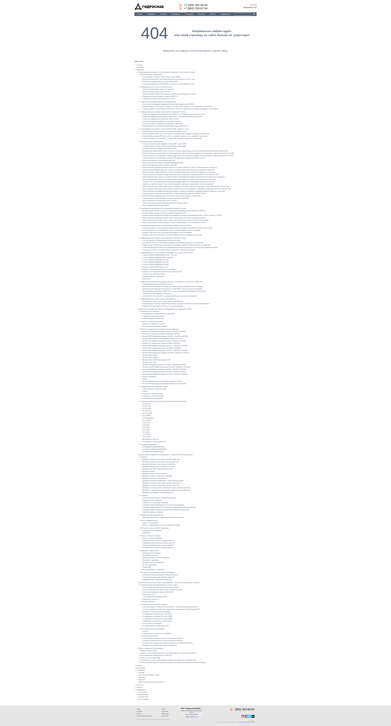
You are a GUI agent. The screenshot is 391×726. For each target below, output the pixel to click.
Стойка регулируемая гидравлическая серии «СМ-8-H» (162, 121)
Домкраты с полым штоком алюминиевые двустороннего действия (166, 490)
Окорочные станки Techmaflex (153, 396)
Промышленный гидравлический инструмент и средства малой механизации (165, 454)
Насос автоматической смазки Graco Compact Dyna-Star (162, 590)
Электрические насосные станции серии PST (158, 547)
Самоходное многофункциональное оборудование (158, 102)
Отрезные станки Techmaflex (153, 394)
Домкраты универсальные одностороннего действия (161, 459)
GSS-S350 (146, 430)
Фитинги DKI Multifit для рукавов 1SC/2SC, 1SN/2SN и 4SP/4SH (165, 369)
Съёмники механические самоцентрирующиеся (159, 498)
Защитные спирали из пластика (154, 324)
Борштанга (146, 279)
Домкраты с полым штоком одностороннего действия (161, 483)
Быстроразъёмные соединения (153, 569)
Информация (225, 14)
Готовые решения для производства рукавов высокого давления (163, 401)
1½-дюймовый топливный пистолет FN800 (157, 619)
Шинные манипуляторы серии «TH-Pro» (156, 92)
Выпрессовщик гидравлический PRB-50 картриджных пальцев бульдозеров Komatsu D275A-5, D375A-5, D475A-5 (182, 215)
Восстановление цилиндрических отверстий (156, 655)
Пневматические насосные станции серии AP (159, 540)
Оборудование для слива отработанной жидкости (158, 299)
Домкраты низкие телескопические (155, 473)
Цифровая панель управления (153, 276)
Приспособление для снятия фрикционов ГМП (159, 160)
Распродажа (175, 14)
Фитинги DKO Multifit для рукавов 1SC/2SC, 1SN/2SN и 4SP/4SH (165, 350)
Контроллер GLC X (149, 594)
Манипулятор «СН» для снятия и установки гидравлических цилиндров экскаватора (172, 235)
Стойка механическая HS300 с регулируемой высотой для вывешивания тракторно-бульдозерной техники (180, 247)
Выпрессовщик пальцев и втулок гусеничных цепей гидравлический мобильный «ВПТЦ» (174, 210)
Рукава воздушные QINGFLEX (153, 318)
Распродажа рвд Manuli (149, 444)
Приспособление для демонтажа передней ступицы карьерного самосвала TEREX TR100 (174, 193)
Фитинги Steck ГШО (149, 362)
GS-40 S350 (147, 408)
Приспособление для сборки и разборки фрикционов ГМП (163, 163)
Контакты (201, 14)
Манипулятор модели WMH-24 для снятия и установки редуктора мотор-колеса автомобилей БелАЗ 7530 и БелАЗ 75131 (185, 151)
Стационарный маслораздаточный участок (158, 284)
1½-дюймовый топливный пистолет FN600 (157, 616)
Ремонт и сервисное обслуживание (150, 648)
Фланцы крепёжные (149, 376)
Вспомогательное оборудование (152, 141)
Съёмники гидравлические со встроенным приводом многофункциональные (169, 507)
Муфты (145, 379)
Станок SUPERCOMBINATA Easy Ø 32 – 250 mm (160, 255)
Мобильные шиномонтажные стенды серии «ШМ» (160, 81)
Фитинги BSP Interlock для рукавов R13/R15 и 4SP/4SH (162, 348)
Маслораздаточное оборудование (152, 629)
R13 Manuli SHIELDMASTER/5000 (154, 449)
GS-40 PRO (147, 420)
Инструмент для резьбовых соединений (155, 528)
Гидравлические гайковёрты (152, 530)
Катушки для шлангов (150, 636)
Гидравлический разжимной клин (152, 515)
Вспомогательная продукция (153, 398)
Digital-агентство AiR (244, 722)
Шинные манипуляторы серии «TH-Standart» (158, 89)
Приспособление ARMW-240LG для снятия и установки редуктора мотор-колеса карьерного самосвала (179, 172)
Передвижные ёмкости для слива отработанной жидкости (163, 301)
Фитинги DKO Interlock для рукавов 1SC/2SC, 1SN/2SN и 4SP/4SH (166, 353)
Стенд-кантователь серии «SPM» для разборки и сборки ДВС (164, 146)
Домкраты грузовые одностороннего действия (159, 464)
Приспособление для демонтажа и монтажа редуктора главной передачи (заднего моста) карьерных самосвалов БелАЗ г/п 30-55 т (188, 153)
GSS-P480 (146, 434)
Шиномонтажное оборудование (151, 74)
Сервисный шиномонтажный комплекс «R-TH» (159, 99)
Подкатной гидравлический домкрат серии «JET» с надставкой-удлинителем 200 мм (172, 116)
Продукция (151, 14)
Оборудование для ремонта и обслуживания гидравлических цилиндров (166, 225)
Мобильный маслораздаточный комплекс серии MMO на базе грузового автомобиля (172, 289)
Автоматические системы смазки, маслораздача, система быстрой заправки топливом (169, 582)
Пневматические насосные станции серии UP (159, 543)
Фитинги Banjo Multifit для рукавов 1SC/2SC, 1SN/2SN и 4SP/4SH (165, 374)
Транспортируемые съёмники (153, 512)
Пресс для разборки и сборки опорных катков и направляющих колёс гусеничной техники (174, 222)
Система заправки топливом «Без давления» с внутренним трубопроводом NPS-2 (171, 609)
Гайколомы (146, 533)
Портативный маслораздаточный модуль (157, 293)
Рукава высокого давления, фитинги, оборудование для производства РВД (164, 309)
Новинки (163, 14)
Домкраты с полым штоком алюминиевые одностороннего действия (166, 488)
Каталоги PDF (143, 697)
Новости (213, 14)
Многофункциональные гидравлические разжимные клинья (163, 517)
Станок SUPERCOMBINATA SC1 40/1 (156, 260)
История (141, 672)
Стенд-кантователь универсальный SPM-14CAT (159, 148)
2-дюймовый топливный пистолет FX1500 (157, 621)
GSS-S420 (146, 432)
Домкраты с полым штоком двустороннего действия (161, 485)
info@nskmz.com (250, 7)
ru (251, 5)
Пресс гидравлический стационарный (156, 205)
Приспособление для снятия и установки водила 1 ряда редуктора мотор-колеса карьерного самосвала (179, 179)
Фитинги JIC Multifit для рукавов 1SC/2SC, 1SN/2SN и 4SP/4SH (164, 341)
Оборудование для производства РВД (154, 386)
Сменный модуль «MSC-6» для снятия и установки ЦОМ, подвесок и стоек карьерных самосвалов (177, 106)
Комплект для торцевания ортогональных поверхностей (162, 271)
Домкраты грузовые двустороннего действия (158, 466)
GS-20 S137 (147, 404)
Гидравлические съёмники (152, 500)
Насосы (145, 631)
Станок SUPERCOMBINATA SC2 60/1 (156, 262)
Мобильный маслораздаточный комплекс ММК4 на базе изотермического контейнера (173, 286)
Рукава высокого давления (150, 311)
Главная (139, 14)
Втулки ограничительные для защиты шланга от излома (162, 381)
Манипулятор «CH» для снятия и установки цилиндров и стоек (165, 131)
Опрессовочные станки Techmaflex (155, 389)
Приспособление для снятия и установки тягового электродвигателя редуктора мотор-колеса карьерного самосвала (184, 177)
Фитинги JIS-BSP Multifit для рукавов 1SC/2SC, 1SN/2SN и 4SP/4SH (166, 367)
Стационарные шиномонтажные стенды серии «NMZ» (161, 77)
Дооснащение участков (151, 439)
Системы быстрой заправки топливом (154, 604)
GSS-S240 (146, 427)
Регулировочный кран (150, 555)
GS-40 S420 (147, 411)
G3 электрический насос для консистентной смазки (161, 587)
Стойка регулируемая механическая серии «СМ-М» (161, 119)
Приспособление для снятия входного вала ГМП (160, 165)
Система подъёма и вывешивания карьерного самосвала (163, 123)
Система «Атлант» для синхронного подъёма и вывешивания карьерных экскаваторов (173, 242)
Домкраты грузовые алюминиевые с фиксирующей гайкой (163, 481)
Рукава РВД (147, 567)
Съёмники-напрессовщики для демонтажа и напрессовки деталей (166, 510)
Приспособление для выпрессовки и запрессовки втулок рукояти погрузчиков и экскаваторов (175, 220)
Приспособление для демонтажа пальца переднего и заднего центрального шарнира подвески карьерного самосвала (184, 191)
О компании (189, 14)
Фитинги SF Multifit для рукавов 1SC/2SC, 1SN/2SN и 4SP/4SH (164, 331)
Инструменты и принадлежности (154, 441)
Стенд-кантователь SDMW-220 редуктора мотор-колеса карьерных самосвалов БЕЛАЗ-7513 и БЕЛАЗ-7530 (180, 174)
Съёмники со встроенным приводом (155, 502)
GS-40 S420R (147, 413)
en (255, 5)
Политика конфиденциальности (144, 715)
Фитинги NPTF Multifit (150, 355)
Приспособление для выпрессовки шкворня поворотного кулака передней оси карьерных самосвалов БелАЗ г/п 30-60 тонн (186, 186)
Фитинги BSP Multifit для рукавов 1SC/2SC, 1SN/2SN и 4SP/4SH (165, 346)
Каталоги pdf (165, 715)
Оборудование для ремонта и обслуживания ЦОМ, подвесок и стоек (165, 129)
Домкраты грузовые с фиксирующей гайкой (158, 469)
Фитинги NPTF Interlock (151, 357)
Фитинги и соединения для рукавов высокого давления (160, 329)
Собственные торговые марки (148, 675)
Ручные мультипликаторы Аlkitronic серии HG (159, 577)
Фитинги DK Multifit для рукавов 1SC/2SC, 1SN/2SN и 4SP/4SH (164, 372)
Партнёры (142, 677)
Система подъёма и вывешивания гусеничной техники (162, 240)
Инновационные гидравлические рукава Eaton (159, 314)
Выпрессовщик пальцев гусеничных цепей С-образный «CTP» (165, 213)
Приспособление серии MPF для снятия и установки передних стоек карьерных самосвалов (175, 136)
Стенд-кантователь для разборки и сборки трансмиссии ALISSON (166, 198)
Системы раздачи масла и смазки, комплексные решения (163, 638)
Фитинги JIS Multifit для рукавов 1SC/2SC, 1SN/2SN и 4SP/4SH (164, 364)
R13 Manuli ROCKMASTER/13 (153, 452)
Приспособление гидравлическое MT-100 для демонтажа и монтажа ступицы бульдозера (174, 218)
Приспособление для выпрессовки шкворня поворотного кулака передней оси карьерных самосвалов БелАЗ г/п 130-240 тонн (187, 189)
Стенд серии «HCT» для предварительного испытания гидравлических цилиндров (171, 230)
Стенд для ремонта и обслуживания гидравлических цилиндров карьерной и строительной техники (178, 228)
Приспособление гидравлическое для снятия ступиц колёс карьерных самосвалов (172, 196)
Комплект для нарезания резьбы (154, 274)
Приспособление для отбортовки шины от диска (160, 200)
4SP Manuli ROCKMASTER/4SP (154, 447)
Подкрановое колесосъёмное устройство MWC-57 (160, 96)
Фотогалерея (142, 692)
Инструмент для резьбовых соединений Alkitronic (158, 572)
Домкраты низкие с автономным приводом (157, 476)
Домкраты (144, 457)
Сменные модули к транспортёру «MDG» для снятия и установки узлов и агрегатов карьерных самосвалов (180, 109)
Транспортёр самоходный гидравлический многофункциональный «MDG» (168, 104)
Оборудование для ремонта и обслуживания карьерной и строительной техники (166, 72)
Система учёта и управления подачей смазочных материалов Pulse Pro (168, 643)
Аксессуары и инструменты (152, 623)
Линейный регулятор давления (153, 562)
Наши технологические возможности (151, 682)
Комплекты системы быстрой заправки (156, 611)
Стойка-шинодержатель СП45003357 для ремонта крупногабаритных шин (168, 84)
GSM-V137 (146, 423)
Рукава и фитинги (149, 601)
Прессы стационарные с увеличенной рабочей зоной (161, 525)
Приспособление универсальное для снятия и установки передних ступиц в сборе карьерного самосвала (180, 167)
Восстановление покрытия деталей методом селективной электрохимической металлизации (173, 662)
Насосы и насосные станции (151, 536)
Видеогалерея (143, 694)
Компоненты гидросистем (149, 550)
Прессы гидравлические (149, 520)
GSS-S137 (146, 425)
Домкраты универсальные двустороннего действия (161, 462)
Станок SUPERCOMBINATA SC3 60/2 (156, 264)
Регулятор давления (150, 565)
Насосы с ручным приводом (152, 538)
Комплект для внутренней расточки (155, 267)
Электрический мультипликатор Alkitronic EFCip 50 (160, 575)
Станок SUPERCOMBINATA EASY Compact (158, 257)
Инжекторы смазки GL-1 (151, 599)
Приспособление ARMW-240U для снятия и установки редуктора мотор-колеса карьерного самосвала (179, 170)
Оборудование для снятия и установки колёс (156, 87)
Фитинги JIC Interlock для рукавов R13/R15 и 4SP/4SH (161, 343)
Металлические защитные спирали (155, 326)
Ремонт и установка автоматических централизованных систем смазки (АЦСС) (168, 653)
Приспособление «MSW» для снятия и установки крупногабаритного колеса (169, 94)
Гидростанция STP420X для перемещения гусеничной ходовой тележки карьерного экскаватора (176, 245)
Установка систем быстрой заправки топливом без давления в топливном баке (168, 660)
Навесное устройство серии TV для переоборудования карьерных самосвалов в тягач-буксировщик (178, 184)
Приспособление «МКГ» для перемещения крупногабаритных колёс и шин (169, 79)
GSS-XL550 (147, 437)
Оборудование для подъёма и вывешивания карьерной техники (163, 112)
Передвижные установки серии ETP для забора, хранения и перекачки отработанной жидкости (176, 303)
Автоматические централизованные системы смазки (159, 585)
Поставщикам (143, 699)
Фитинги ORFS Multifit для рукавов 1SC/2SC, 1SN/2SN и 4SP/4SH (165, 336)
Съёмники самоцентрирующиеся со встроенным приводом (163, 505)
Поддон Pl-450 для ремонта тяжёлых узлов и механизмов (163, 306)
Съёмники (144, 495)
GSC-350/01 (147, 415)
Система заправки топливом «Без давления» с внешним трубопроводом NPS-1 (170, 607)
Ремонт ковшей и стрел (149, 650)
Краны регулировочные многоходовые (156, 557)
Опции (145, 391)
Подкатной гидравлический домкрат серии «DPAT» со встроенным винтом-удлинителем (174, 114)
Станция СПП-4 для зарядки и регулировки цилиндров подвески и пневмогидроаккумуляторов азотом (178, 181)
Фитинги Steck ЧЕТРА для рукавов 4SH (156, 360)
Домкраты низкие (149, 471)
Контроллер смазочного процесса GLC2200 (158, 592)
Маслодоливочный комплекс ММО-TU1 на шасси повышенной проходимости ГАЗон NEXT (174, 291)
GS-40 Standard (148, 418)
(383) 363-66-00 (244, 709)
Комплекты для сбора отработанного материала (160, 645)
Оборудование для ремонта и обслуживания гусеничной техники (163, 208)
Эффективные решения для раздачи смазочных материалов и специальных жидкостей (171, 282)
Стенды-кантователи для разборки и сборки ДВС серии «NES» (165, 144)
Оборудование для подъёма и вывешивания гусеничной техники (163, 238)
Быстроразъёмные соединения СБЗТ (156, 626)
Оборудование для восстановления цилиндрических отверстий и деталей (167, 253)
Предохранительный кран (152, 553)
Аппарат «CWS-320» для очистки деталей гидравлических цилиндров (167, 232)
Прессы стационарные (151, 523)
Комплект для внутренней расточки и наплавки (159, 269)
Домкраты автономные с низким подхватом (158, 492)
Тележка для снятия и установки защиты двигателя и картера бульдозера (169, 250)
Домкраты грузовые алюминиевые (155, 478)
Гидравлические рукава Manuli (153, 316)
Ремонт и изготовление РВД (150, 658)
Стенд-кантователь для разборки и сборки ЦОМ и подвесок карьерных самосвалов (172, 138)
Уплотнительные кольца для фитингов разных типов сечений (164, 383)
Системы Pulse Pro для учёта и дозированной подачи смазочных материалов (170, 296)
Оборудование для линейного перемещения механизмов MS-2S (165, 126)
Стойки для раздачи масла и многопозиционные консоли (162, 640)
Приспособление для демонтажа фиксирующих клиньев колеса (165, 203)
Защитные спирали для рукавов (152, 321)
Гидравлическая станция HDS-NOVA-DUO (157, 579)
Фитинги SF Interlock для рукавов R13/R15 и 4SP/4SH (161, 334)
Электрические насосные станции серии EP (158, 545)
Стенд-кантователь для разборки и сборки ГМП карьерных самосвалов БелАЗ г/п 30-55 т (174, 158)
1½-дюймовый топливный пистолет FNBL (157, 614)
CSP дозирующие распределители (155, 597)
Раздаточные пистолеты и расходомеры (157, 633)
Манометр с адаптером (151, 560)
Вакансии (141, 680)
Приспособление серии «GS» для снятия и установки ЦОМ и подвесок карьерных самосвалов (176, 134)
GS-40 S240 (147, 406)
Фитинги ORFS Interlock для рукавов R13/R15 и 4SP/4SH (162, 338)
